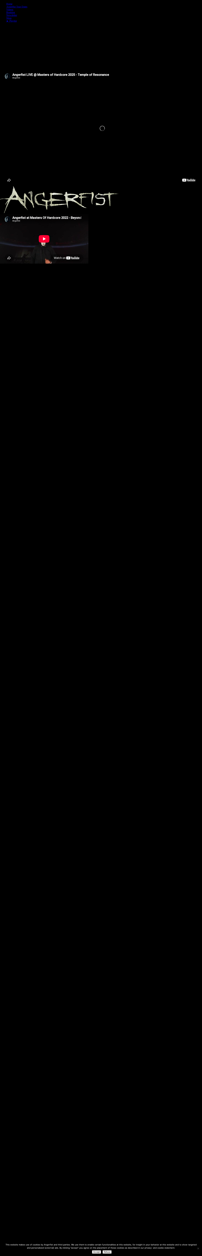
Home (9, 4)
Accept (96, 1252)
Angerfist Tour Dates (16, 6)
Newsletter (11, 15)
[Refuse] (198, 1248)
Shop (9, 18)
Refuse (107, 1252)
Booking (10, 12)
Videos (9, 9)
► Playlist (11, 21)
